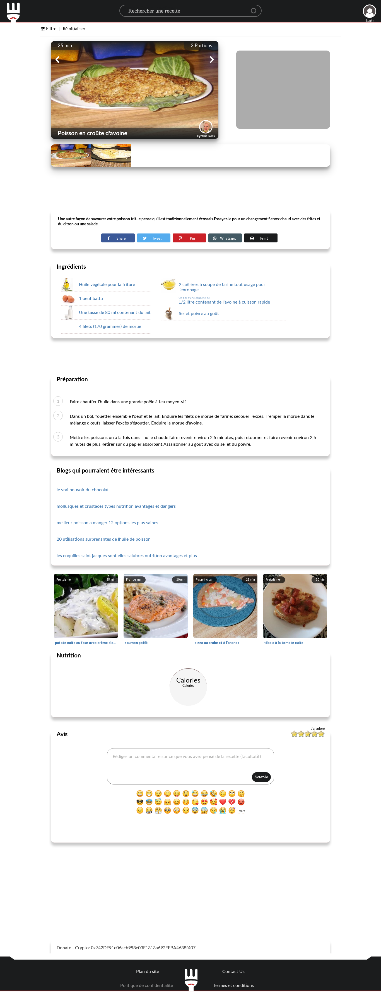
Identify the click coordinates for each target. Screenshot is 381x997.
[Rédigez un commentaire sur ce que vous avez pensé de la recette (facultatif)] (190, 766)
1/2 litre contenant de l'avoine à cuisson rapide (224, 300)
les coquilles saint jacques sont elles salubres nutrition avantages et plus (127, 556)
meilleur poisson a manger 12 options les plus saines (107, 523)
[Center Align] (255, 8)
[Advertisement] (190, 195)
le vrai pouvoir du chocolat (83, 490)
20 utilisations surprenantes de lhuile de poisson (104, 539)
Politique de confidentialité (146, 985)
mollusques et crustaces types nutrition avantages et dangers (116, 506)
